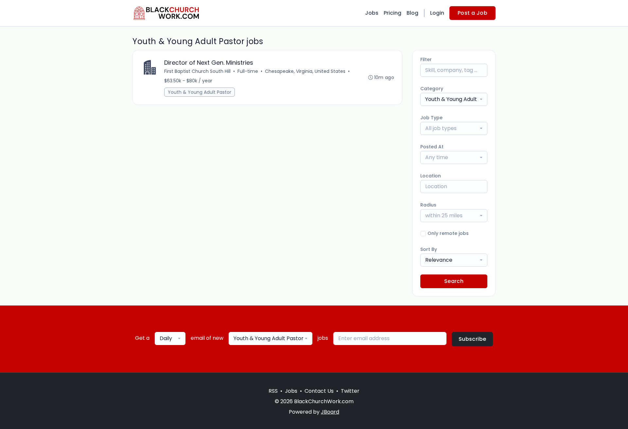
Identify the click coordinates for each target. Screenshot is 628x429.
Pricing (392, 13)
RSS (273, 391)
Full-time (247, 71)
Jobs (371, 13)
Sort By (428, 249)
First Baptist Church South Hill (197, 71)
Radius (428, 205)
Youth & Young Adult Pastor (199, 92)
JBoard (330, 412)
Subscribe (472, 339)
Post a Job (472, 13)
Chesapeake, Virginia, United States (305, 71)
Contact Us (319, 391)
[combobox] (453, 99)
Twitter (350, 391)
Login (437, 13)
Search (453, 281)
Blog (412, 13)
